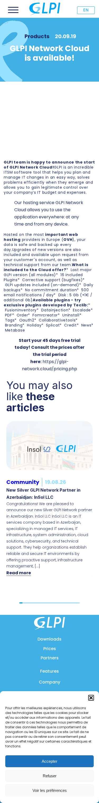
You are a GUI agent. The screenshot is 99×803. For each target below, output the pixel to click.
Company (49, 682)
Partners (50, 658)
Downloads (49, 639)
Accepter (49, 761)
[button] (91, 697)
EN (85, 10)
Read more (18, 573)
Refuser (49, 776)
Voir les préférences (49, 790)
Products (37, 36)
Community (22, 482)
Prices (49, 649)
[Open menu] (13, 10)
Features (49, 671)
